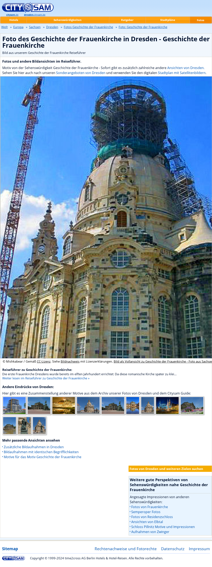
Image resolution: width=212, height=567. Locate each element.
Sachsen (35, 27)
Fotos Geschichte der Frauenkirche (88, 27)
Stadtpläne (167, 20)
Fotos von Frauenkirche (149, 507)
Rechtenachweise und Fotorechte (126, 548)
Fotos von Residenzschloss (152, 517)
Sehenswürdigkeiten (68, 20)
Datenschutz (172, 548)
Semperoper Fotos (145, 512)
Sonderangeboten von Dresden (80, 72)
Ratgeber (127, 20)
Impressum (199, 548)
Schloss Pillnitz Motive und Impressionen (163, 527)
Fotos (200, 20)
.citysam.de (34, 14)
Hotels (13, 20)
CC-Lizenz (44, 361)
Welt (4, 27)
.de (12, 14)
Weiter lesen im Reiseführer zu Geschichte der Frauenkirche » (45, 378)
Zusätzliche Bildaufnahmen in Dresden (34, 447)
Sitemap (10, 548)
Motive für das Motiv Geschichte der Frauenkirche (42, 457)
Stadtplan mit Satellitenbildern (182, 72)
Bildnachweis (70, 361)
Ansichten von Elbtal (147, 522)
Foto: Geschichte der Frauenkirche (143, 27)
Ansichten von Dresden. (186, 68)
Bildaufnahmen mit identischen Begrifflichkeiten (41, 452)
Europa (18, 27)
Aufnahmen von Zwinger (150, 531)
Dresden (52, 27)
